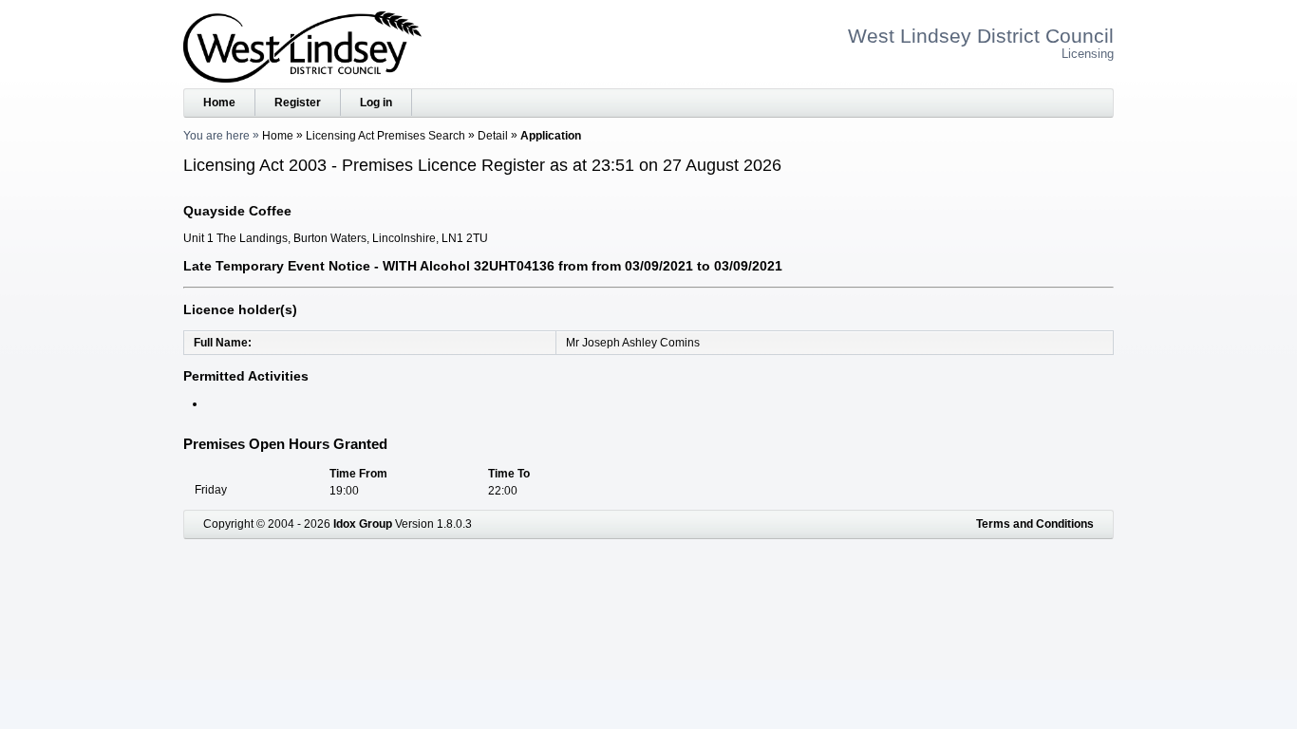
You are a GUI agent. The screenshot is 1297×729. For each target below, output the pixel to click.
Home (219, 102)
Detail (493, 135)
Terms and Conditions (1035, 524)
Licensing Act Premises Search (385, 135)
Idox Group (362, 524)
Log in (376, 102)
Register (297, 102)
